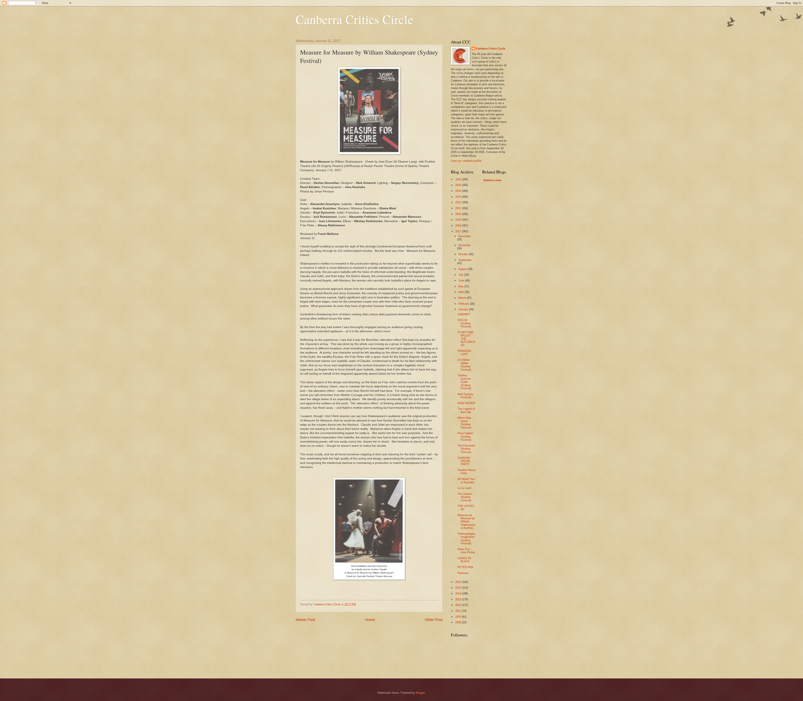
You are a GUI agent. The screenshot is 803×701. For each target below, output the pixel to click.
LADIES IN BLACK (464, 560)
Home (370, 620)
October (463, 254)
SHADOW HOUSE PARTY (464, 461)
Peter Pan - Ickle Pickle (466, 551)
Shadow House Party (467, 471)
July (461, 274)
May (461, 286)
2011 (458, 610)
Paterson (463, 573)
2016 (458, 582)
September (465, 260)
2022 (458, 202)
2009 (458, 622)
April (461, 292)
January (463, 309)
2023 (458, 196)
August (463, 269)
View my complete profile (466, 160)
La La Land (464, 488)
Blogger (420, 692)
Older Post (433, 620)
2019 (458, 219)
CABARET (464, 314)
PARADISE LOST (464, 352)
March (462, 297)
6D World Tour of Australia (466, 480)
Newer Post (305, 620)
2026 (458, 179)
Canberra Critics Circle (354, 19)
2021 (458, 208)
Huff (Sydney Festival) (465, 396)
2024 (458, 190)
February (464, 303)
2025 (458, 185)
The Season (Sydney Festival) (465, 497)
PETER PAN (465, 567)
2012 (458, 605)
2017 (458, 231)
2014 (458, 593)
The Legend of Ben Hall (466, 410)
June (461, 280)
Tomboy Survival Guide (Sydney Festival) (464, 382)
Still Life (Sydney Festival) (464, 323)
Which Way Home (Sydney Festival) (464, 422)
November (464, 245)
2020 (458, 214)
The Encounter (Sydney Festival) (466, 449)
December (464, 236)
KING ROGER (466, 403)
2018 (458, 225)
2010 (458, 616)
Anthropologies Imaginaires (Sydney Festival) (467, 538)
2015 (458, 587)
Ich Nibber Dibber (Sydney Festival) (464, 364)
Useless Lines (492, 180)
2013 (458, 599)
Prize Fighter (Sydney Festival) (465, 436)
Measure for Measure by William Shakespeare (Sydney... (466, 522)
